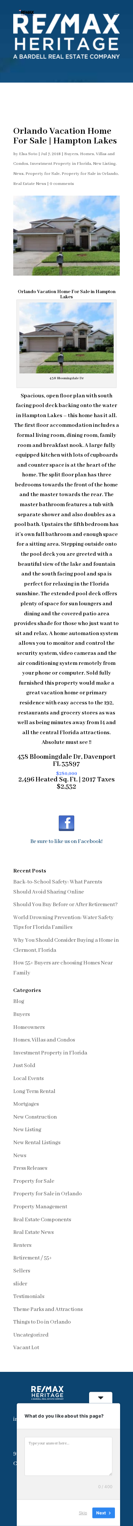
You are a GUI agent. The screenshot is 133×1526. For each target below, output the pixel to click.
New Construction (35, 1117)
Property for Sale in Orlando (90, 174)
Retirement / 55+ (32, 1258)
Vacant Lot (26, 1347)
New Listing (104, 163)
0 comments (62, 184)
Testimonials (28, 1296)
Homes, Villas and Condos (44, 1040)
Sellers (21, 1271)
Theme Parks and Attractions (48, 1309)
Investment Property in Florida (60, 163)
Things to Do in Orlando (42, 1322)
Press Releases (30, 1168)
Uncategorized (30, 1335)
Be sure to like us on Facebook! (66, 841)
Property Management (40, 1206)
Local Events (28, 1078)
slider (20, 1284)
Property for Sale (43, 174)
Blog (18, 1001)
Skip (83, 1512)
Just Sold (24, 1065)
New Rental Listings (36, 1142)
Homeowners (29, 1027)
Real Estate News (29, 184)
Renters (22, 1245)
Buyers (71, 154)
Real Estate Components (42, 1219)
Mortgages (26, 1104)
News (18, 174)
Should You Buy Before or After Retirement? (65, 904)
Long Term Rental (34, 1091)
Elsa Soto (28, 154)
